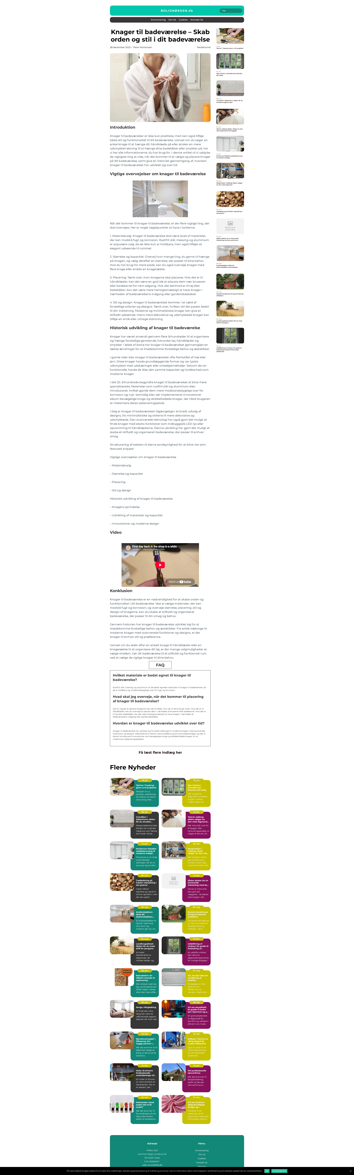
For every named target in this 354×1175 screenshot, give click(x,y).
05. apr (144, 1002)
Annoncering (158, 19)
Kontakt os (196, 19)
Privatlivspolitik (279, 1171)
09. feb (196, 1002)
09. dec (196, 844)
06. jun (144, 970)
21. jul (144, 780)
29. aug (196, 907)
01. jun (196, 812)
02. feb (144, 1034)
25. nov (144, 1097)
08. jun (144, 812)
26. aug (144, 939)
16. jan (196, 1065)
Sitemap (201, 1166)
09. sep (144, 907)
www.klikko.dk (155, 1165)
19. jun (196, 780)
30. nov (144, 875)
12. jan (145, 844)
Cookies (183, 19)
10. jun (196, 939)
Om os (172, 19)
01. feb (145, 1065)
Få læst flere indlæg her (160, 752)
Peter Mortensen (142, 47)
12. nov (196, 1097)
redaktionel (204, 47)
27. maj (196, 970)
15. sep (196, 875)
